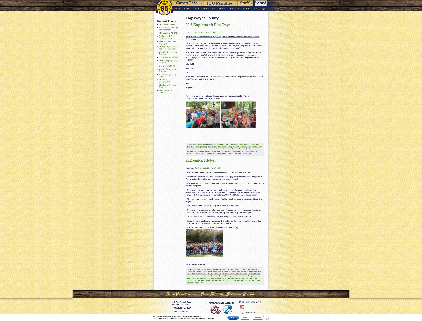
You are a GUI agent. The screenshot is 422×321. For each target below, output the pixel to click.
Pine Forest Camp (225, 147)
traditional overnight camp (211, 153)
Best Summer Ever (200, 271)
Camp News (243, 144)
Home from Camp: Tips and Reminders (168, 28)
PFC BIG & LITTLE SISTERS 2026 (166, 81)
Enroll (222, 9)
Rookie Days (191, 149)
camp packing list (239, 271)
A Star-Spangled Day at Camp (168, 75)
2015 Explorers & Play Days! (208, 25)
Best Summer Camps (220, 144)
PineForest (216, 32)
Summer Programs (197, 151)
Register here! (211, 79)
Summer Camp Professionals (243, 149)
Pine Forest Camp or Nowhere (167, 86)
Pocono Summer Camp (242, 147)
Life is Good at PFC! (167, 66)
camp (210, 271)
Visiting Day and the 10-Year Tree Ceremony (169, 48)
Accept (233, 317)
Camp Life (187, 3)
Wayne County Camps (243, 153)
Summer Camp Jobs (223, 149)
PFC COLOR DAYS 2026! (168, 33)
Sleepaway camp (254, 276)
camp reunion (252, 271)
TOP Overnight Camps (201, 280)
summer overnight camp (244, 278)
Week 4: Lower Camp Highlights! (167, 42)
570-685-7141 (181, 308)
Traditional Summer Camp (238, 280)
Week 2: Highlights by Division (168, 61)
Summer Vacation (224, 151)
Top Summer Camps (219, 280)
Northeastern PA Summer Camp (234, 274)
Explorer (252, 144)
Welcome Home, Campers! (165, 91)
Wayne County (228, 153)
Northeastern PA (214, 274)
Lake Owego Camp (228, 311)
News (177, 9)
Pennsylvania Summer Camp (236, 276)
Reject (245, 317)
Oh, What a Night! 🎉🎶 (169, 57)
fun (257, 144)
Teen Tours (249, 151)
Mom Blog (190, 147)
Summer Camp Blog (216, 278)
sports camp (191, 278)
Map (196, 9)
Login (260, 3)
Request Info (208, 9)
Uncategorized (200, 144)
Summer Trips (210, 151)
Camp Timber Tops (215, 311)
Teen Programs (238, 151)
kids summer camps (199, 274)
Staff (245, 3)
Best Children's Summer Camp (234, 269)
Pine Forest (212, 147)
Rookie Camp (257, 147)
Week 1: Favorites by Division (167, 70)
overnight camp (201, 147)
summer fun (229, 278)
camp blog (234, 144)
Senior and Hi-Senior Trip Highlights (167, 37)
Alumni (247, 9)
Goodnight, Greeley (167, 24)
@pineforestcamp (250, 302)
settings (211, 319)
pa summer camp (192, 276)
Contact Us (234, 9)
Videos (187, 9)
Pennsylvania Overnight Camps (212, 276)
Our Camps (260, 9)
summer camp (209, 149)
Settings (258, 317)
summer (200, 149)
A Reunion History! (201, 160)
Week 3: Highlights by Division (168, 53)
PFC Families (219, 4)
